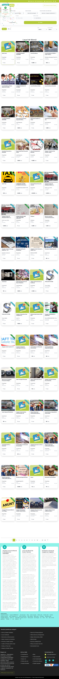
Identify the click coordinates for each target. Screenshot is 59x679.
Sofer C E (12, 617)
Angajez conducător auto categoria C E (21, 315)
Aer (13, 619)
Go (40, 617)
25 (42, 540)
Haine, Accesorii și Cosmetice (8, 639)
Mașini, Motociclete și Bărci (37, 637)
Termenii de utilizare (37, 661)
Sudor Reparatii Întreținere (7, 412)
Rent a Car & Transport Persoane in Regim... (6, 380)
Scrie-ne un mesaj (51, 657)
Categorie (13, 10)
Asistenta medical (4, 614)
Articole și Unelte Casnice (7, 641)
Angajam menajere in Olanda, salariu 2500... (21, 510)
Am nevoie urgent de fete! (22, 477)
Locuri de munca (34, 53)
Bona (28, 614)
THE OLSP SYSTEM (49, 281)
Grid (5, 28)
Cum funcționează (37, 658)
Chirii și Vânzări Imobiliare (7, 632)
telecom (17, 619)
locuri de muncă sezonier (50, 85)
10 (37, 540)
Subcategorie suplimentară (45, 10)
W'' (20, 619)
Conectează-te (39, 1)
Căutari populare (37, 663)
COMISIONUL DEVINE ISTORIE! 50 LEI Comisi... (21, 184)
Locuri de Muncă (5, 634)
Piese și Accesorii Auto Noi (37, 643)
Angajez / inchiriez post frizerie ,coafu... (50, 152)
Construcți (4, 281)
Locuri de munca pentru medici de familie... (7, 86)
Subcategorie (28, 10)
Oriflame (32, 216)
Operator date (48, 616)
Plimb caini (40, 614)
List (10, 28)
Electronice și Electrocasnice (8, 637)
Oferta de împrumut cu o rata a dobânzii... (21, 282)
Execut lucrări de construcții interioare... (50, 217)
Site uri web (51, 617)
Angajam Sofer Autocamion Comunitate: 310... (36, 510)
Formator (42, 616)
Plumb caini (46, 614)
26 (45, 540)
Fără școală (30, 617)
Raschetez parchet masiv (50, 477)
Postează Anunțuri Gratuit (50, 5)
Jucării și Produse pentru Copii (8, 643)
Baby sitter (36, 616)
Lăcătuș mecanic (4, 616)
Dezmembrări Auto (35, 646)
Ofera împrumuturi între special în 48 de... (21, 119)
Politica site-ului (24, 661)
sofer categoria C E (13, 616)
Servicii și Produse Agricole (37, 632)
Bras (44, 617)
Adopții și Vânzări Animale (7, 648)
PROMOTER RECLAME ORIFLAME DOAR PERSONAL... (21, 217)
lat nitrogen (36, 617)
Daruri (32, 477)
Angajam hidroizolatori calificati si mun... (50, 510)
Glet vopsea (30, 616)
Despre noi (23, 658)
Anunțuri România (25, 663)
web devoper (23, 614)
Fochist (51, 614)
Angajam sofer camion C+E (8, 346)
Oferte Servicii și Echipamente (37, 634)
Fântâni (7, 619)
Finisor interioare (22, 616)
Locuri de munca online (36, 85)
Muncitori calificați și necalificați (20, 249)
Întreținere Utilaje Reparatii (50, 249)
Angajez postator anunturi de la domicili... (50, 380)
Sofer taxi (4, 183)
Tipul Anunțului (5, 10)
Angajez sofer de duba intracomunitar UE (21, 413)
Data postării (50, 27)
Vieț (47, 617)
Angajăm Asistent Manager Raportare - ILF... (7, 249)
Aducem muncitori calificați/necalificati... (35, 413)
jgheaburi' (3, 619)
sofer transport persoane (21, 379)
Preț (38, 27)
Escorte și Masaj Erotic (36, 641)
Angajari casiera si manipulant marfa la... (49, 184)
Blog (34, 654)
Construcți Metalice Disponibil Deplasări (49, 347)
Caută (41, 22)
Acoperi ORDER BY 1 (14, 614)
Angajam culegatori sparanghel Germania (20, 347)
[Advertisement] (29, 35)
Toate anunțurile (36, 656)
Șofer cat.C (4, 53)
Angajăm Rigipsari (5, 617)
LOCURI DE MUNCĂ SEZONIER (20, 54)
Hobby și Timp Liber (6, 646)
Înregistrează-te (48, 1)
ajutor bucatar (33, 614)
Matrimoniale (33, 639)
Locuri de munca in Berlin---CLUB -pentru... (51, 54)
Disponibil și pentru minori (21, 617)
